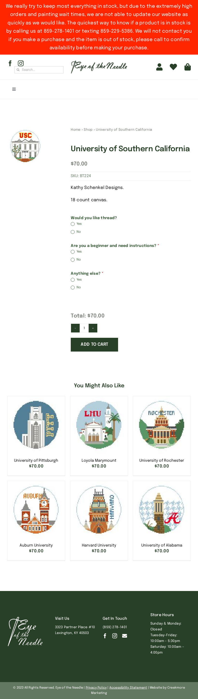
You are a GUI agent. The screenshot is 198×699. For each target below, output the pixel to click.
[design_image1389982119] (25, 146)
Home (75, 129)
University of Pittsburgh (36, 461)
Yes (79, 224)
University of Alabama (161, 545)
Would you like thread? (94, 218)
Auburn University (36, 545)
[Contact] (124, 636)
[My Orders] (173, 67)
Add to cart (94, 344)
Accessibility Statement (128, 687)
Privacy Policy (96, 687)
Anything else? (87, 274)
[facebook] (10, 63)
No (78, 231)
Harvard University (99, 545)
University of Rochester (161, 461)
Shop (88, 129)
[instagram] (21, 63)
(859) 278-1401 (115, 627)
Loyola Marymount (99, 461)
